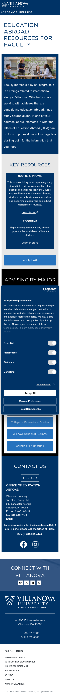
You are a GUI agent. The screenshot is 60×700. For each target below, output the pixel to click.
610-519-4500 (31, 637)
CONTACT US (31, 633)
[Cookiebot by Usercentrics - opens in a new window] (43, 290)
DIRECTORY (10, 679)
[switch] (52, 352)
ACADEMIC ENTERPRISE (16, 12)
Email (9, 518)
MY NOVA (9, 675)
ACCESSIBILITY (12, 670)
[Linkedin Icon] (32, 583)
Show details (43, 384)
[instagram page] (35, 544)
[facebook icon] (20, 583)
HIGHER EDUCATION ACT (16, 666)
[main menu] (55, 5)
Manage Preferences (30, 401)
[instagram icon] (39, 583)
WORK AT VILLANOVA (15, 683)
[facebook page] (23, 544)
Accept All (30, 393)
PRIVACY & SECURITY (15, 657)
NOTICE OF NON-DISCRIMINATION (20, 661)
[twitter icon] (26, 583)
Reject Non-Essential (30, 408)
